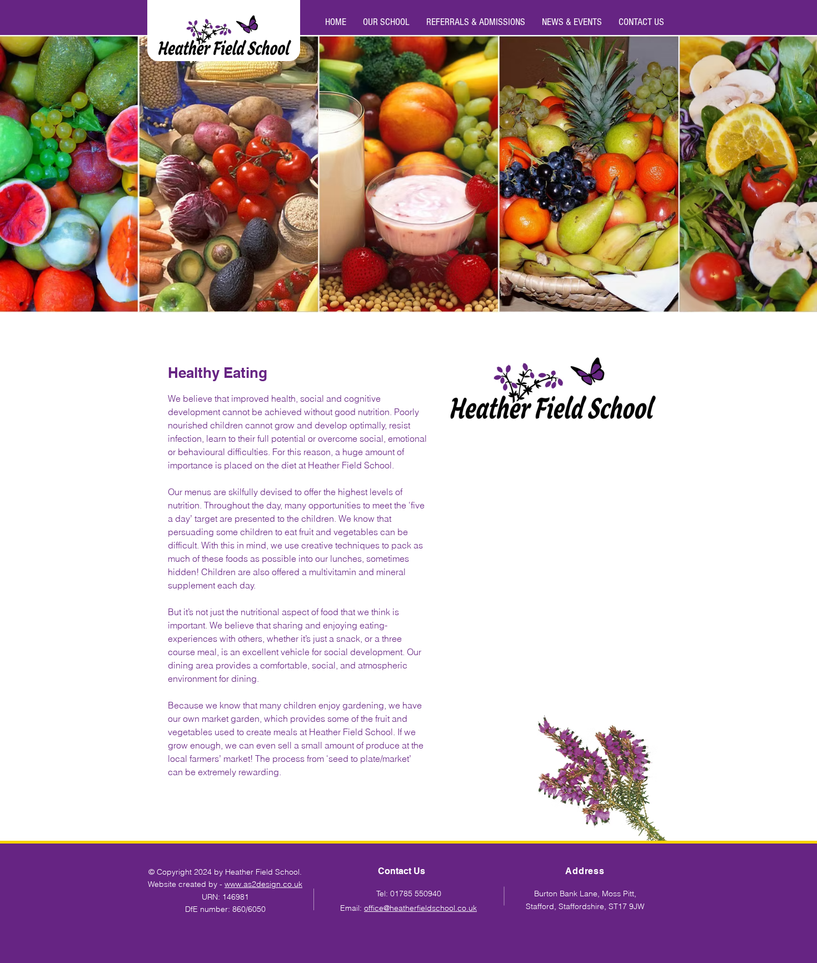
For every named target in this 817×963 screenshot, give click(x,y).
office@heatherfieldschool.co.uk (420, 908)
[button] (386, 22)
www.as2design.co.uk (263, 884)
